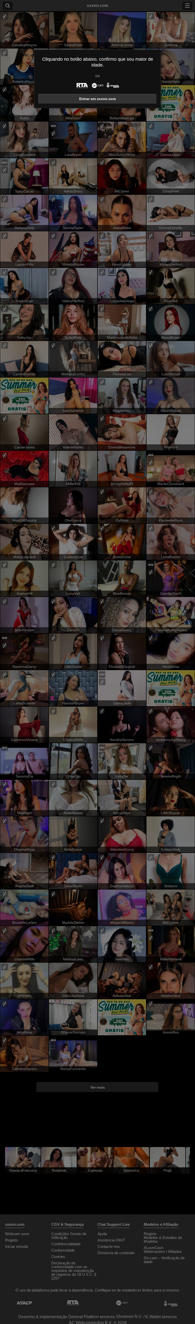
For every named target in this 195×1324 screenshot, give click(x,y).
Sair (97, 75)
